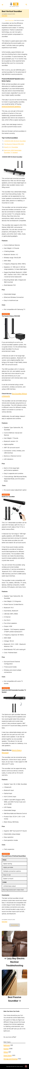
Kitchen (6, 1048)
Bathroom (7, 1045)
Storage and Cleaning (10, 1059)
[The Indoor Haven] (14, 4)
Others (6, 1052)
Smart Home (4, 15)
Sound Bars (14, 925)
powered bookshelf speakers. (11, 106)
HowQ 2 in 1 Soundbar (11, 147)
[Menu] (2, 4)
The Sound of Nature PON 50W (14, 144)
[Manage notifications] (26, 1066)
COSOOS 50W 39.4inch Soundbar (15, 141)
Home (6, 20)
